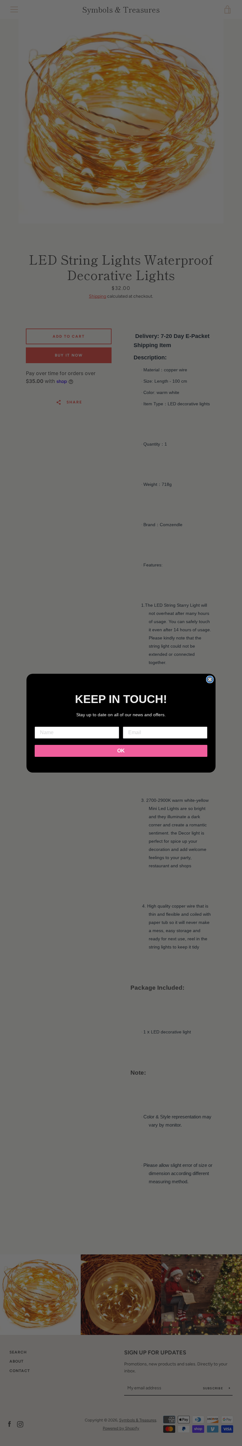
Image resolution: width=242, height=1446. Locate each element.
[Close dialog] (210, 679)
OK (121, 750)
